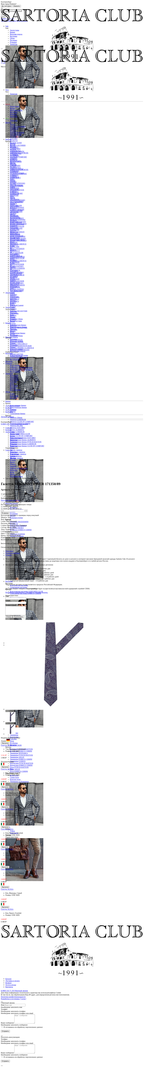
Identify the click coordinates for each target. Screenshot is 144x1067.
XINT (12, 288)
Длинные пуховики (17, 534)
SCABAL (13, 260)
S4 (11, 252)
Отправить (5, 1031)
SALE (7, 104)
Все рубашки (15, 371)
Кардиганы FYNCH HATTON (21, 763)
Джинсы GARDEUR (18, 420)
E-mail (7, 601)
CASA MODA (15, 151)
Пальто (12, 347)
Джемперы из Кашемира (19, 781)
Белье (12, 315)
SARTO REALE (16, 256)
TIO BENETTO (16, 274)
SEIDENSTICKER (17, 281)
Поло (12, 741)
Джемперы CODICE (18, 761)
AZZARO (13, 139)
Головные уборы (16, 319)
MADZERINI (15, 218)
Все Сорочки (15, 365)
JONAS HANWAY (17, 208)
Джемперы (14, 378)
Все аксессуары (16, 321)
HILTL (12, 197)
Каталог (8, 979)
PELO (12, 242)
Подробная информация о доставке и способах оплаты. (26, 592)
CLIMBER (14, 155)
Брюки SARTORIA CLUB (20, 434)
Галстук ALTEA (7, 769)
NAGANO (14, 228)
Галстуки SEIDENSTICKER (21, 346)
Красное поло (15, 779)
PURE (12, 246)
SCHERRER (14, 262)
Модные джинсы (16, 458)
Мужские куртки (16, 341)
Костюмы (13, 36)
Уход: (3, 529)
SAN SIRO (14, 254)
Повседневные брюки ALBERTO (23, 440)
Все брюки (14, 335)
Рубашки (13, 42)
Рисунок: (4, 523)
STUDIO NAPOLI (17, 289)
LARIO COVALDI (17, 210)
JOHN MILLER (16, 205)
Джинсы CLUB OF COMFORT (22, 422)
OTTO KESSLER (16, 253)
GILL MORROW (16, 185)
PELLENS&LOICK (17, 240)
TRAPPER (14, 276)
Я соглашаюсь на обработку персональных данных (23, 1027)
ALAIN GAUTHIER (18, 145)
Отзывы (8, 555)
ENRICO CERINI (16, 169)
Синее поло (14, 777)
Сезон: (3, 521)
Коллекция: (5, 540)
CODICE (13, 159)
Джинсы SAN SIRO (17, 428)
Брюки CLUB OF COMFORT (21, 436)
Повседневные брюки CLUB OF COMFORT (27, 446)
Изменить (17, 6)
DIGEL (12, 163)
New (7, 118)
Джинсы (13, 329)
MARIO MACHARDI (18, 224)
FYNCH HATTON (17, 173)
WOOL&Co (14, 286)
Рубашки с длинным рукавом (21, 367)
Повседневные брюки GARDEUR (23, 444)
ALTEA (13, 131)
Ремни (12, 305)
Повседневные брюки (18, 407)
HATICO (13, 191)
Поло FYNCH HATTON (19, 767)
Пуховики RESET (17, 528)
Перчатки (13, 313)
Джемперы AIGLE (17, 757)
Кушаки (13, 303)
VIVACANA (15, 282)
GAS (12, 179)
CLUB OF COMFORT (18, 157)
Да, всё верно (6, 6)
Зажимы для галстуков (18, 311)
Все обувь (13, 398)
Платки (13, 323)
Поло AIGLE (15, 769)
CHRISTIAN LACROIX (19, 153)
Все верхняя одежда (17, 351)
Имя (7, 596)
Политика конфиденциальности (13, 997)
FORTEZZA (14, 171)
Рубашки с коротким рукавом (21, 369)
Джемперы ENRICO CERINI (21, 759)
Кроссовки (14, 396)
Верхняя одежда (16, 34)
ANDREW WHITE (17, 133)
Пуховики (14, 514)
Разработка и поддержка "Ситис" (13, 999)
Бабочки (13, 299)
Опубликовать (18, 617)
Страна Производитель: (10, 525)
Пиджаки (13, 40)
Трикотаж (13, 44)
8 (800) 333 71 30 (7, 424)
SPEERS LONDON (17, 268)
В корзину (5, 513)
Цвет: (3, 533)
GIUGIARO (14, 189)
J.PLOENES (14, 199)
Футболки (14, 743)
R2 (11, 248)
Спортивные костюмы (18, 587)
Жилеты (13, 388)
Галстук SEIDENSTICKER (11, 745)
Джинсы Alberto (16, 417)
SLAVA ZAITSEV (17, 266)
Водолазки (14, 376)
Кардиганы (14, 380)
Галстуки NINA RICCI (18, 344)
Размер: (4, 538)
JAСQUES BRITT (17, 201)
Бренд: (3, 535)
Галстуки (13, 295)
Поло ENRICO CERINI (19, 771)
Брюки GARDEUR (17, 432)
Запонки (13, 309)
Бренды (8, 122)
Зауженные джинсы (17, 452)
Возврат (8, 408)
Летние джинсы (16, 450)
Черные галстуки (16, 354)
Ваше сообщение (7, 1023)
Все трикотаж (15, 390)
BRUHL (13, 147)
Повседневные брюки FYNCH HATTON (25, 442)
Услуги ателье (10, 410)
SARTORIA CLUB (17, 258)
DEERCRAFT (15, 161)
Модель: (4, 517)
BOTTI (12, 145)
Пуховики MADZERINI (19, 522)
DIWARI (13, 165)
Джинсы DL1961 (16, 426)
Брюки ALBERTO (17, 430)
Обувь (12, 38)
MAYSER (13, 226)
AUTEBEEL (14, 137)
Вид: (3, 519)
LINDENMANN (16, 212)
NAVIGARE (14, 247)
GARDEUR (14, 177)
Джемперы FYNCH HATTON (21, 755)
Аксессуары (14, 30)
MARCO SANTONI (17, 220)
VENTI (12, 280)
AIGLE (12, 125)
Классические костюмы (19, 355)
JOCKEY (13, 203)
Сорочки (13, 739)
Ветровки (13, 339)
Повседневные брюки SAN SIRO (23, 438)
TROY (12, 278)
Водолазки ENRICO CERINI (21, 751)
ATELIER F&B (15, 135)
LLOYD (13, 214)
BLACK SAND (16, 143)
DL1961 (13, 167)
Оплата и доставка (12, 553)
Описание (9, 551)
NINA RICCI (15, 234)
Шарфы (13, 301)
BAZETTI (14, 141)
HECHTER (14, 195)
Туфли (12, 831)
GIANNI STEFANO (17, 183)
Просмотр (5, 743)
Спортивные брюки (17, 413)
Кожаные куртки (16, 518)
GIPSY (12, 187)
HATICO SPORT (16, 193)
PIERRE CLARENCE (18, 261)
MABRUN (14, 216)
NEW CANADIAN (17, 249)
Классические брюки (18, 325)
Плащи (12, 343)
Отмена (8, 617)
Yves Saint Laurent (16, 305)
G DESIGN (14, 175)
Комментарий (10, 605)
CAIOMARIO (15, 149)
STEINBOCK (15, 270)
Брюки (12, 32)
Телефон (4, 1009)
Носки (12, 317)
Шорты (13, 331)
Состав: (4, 527)
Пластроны (14, 297)
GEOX (12, 181)
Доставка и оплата (12, 406)
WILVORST (14, 284)
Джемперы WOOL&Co (19, 753)
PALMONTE (15, 238)
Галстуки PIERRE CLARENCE (22, 348)
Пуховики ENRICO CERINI (21, 530)
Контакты (9, 412)
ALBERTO (14, 129)
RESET (13, 250)
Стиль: (4, 531)
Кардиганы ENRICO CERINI (21, 765)
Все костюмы (15, 359)
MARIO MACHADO (18, 222)
